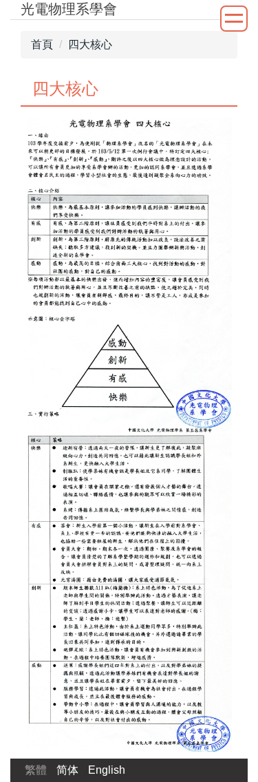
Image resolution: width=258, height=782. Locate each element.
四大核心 (90, 44)
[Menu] (234, 19)
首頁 (42, 44)
